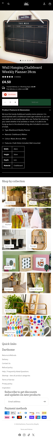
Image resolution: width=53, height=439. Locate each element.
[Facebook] (19, 434)
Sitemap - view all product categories (16, 375)
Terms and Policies (26, 429)
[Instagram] (24, 434)
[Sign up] (44, 401)
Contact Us (6, 363)
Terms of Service (8, 379)
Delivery (5, 359)
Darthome (22, 424)
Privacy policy (7, 383)
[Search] (8, 4)
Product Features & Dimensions (16, 110)
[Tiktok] (28, 434)
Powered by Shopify (32, 424)
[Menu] (3, 3)
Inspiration (6, 388)
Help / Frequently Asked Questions (15, 371)
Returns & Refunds (9, 355)
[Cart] (50, 4)
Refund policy (7, 367)
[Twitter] (33, 434)
